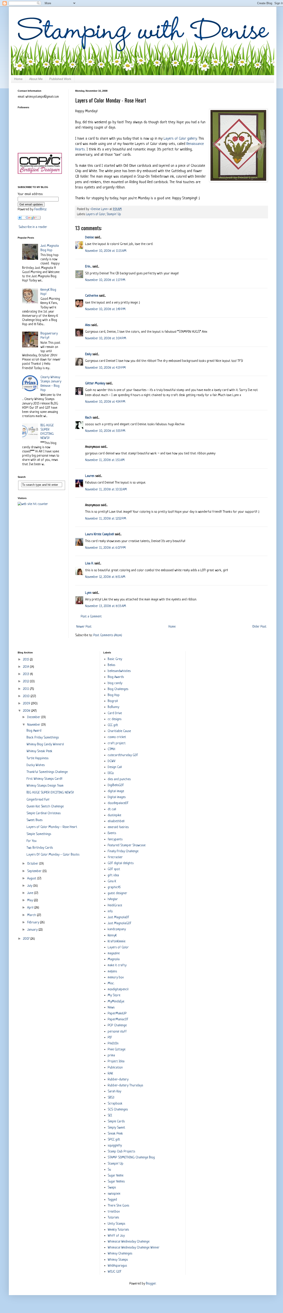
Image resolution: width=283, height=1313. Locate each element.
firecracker (115, 857)
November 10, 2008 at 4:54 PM (105, 402)
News (111, 1007)
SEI (110, 1116)
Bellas (111, 665)
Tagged (112, 1200)
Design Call (115, 767)
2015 (26, 660)
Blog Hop (114, 695)
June (30, 893)
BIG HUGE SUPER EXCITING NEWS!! (50, 793)
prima (111, 1055)
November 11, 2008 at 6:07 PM (105, 548)
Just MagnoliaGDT (119, 923)
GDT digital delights (121, 863)
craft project (117, 743)
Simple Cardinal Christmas (44, 813)
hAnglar (113, 899)
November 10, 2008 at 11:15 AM (105, 251)
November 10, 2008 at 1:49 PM (105, 309)
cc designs (114, 719)
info (110, 911)
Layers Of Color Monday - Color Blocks (53, 855)
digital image (116, 791)
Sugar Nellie (115, 1176)
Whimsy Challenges (120, 1254)
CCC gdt (113, 725)
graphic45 (114, 887)
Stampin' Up (114, 214)
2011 (26, 689)
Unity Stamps (116, 1224)
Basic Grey (115, 659)
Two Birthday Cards (40, 848)
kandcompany (117, 929)
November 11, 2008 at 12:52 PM (105, 519)
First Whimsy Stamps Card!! (44, 779)
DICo (111, 773)
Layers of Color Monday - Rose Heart (52, 827)
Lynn (88, 593)
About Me (36, 79)
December (34, 717)
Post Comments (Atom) (107, 635)
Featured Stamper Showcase (126, 845)
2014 (26, 667)
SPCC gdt (114, 1140)
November (34, 725)
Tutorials (113, 1218)
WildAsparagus (117, 1266)
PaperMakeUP (117, 1013)
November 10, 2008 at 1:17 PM (105, 280)
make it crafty (117, 965)
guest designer (117, 893)
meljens (112, 971)
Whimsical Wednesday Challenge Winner (133, 1248)
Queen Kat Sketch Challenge (45, 806)
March (32, 915)
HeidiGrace (115, 905)
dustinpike (114, 815)
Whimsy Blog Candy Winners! (45, 744)
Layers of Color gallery (180, 139)
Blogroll (113, 701)
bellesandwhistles (119, 671)
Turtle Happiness (37, 758)
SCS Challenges (118, 1110)
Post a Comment (91, 617)
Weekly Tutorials (118, 1230)
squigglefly (115, 1146)
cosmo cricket (117, 737)
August (32, 878)
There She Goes (118, 1206)
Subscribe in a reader (33, 227)
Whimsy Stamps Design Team (45, 786)
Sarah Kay (114, 1091)
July (30, 886)
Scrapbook (115, 1104)
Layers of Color (95, 214)
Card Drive (115, 713)
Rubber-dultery (118, 1080)
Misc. (111, 983)
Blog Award (34, 731)
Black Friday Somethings (43, 738)
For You (31, 841)
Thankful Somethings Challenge (47, 772)
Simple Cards (116, 1121)
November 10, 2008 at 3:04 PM (105, 338)
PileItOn (113, 1043)
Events (112, 833)
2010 (27, 696)
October (33, 864)
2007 (26, 939)
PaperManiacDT (118, 1019)
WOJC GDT (114, 1272)
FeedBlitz (40, 209)
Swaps (112, 1188)
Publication (115, 1068)
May (30, 900)
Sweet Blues (34, 820)
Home (18, 79)
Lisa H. (89, 563)
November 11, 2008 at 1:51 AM (105, 460)
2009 (27, 704)
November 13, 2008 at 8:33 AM (105, 606)
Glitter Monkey (95, 383)
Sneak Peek (115, 1134)
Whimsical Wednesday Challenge (128, 1242)
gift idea (113, 875)
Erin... (88, 267)
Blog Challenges (118, 689)
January (32, 930)
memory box (116, 977)
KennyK (112, 935)
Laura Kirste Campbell (99, 534)
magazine (114, 953)
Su (109, 1170)
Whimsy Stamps (118, 1260)
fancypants (115, 839)
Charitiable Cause (119, 731)
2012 (26, 681)
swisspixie (114, 1194)
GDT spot (114, 869)
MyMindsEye (116, 1002)
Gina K (112, 881)
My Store (114, 995)
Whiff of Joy (116, 1236)
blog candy (115, 683)
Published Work (60, 79)
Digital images (117, 797)
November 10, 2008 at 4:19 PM (105, 368)
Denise (89, 237)
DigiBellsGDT (116, 785)
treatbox (114, 1212)
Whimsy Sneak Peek (39, 751)
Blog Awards (116, 677)
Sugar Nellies (116, 1182)
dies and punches (119, 779)
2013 (26, 674)
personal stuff (117, 1032)
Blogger (151, 1284)
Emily (88, 354)
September (34, 871)
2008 (27, 711)
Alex (87, 325)
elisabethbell (116, 821)
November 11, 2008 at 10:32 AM (106, 489)
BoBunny (113, 707)
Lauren (89, 476)
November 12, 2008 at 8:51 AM (105, 577)
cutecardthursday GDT (123, 755)
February (33, 922)
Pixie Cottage (116, 1049)
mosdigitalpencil (118, 989)
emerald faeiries (118, 827)
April (30, 908)
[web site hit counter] (33, 504)
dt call (112, 809)
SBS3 (111, 1098)
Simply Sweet (116, 1128)
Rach (88, 418)
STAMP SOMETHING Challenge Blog (131, 1157)
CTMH (111, 749)
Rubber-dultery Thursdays (125, 1085)
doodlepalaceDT (118, 803)
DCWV (111, 761)
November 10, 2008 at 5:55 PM (105, 431)
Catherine (91, 296)
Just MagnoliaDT (118, 917)
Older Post (259, 627)
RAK (110, 1074)
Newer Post (84, 627)
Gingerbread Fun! (38, 800)
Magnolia (114, 959)
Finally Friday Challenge (123, 851)
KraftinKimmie (116, 941)
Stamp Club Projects (121, 1152)
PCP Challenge (117, 1025)
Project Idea (116, 1061)
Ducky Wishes (36, 765)
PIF (110, 1038)
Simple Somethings (39, 834)
